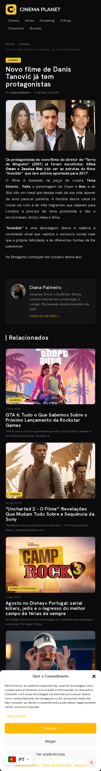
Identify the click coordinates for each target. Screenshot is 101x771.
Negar (50, 741)
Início (10, 44)
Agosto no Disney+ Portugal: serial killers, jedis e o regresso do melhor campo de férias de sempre (46, 608)
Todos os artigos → (45, 316)
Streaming (47, 21)
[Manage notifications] (91, 762)
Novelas (36, 28)
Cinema (13, 21)
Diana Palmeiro (21, 92)
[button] (94, 676)
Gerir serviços (16, 716)
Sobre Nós (80, 765)
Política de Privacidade (56, 765)
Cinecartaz (16, 28)
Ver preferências (50, 754)
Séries (29, 21)
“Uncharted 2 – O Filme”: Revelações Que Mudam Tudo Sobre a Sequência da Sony (50, 514)
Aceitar (50, 728)
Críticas (65, 21)
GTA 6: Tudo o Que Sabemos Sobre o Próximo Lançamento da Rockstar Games (46, 420)
